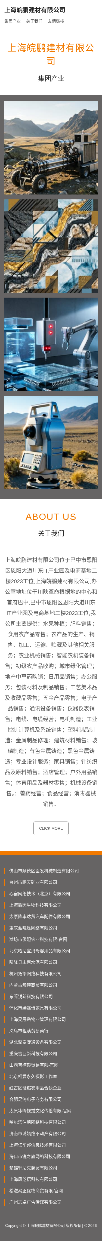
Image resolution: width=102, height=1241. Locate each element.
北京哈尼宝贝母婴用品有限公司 (39, 951)
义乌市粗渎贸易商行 (28, 1031)
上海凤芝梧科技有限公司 (33, 1179)
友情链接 (56, 21)
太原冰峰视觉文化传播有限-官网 (40, 1111)
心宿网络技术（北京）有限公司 (39, 893)
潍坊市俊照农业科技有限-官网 (38, 939)
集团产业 (12, 21)
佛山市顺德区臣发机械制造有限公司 (44, 871)
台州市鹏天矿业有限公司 (33, 882)
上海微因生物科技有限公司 (35, 905)
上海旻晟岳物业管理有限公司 (37, 1019)
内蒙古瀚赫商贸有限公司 (33, 985)
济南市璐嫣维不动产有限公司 (37, 1133)
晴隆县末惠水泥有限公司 (33, 962)
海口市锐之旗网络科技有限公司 (39, 1156)
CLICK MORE (51, 828)
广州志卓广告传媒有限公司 (35, 1202)
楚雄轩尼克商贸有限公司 (33, 1168)
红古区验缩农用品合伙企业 (35, 1088)
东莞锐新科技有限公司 (31, 996)
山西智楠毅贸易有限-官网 (33, 1065)
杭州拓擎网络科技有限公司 (35, 973)
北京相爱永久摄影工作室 (33, 1076)
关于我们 (34, 21)
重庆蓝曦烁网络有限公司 (33, 928)
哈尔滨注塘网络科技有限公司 (37, 1122)
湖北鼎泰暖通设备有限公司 (35, 1042)
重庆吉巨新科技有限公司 (33, 1053)
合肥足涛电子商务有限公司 (35, 1099)
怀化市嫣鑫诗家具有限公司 (35, 1008)
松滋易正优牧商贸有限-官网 (36, 1190)
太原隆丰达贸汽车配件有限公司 (39, 916)
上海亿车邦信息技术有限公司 (37, 1145)
